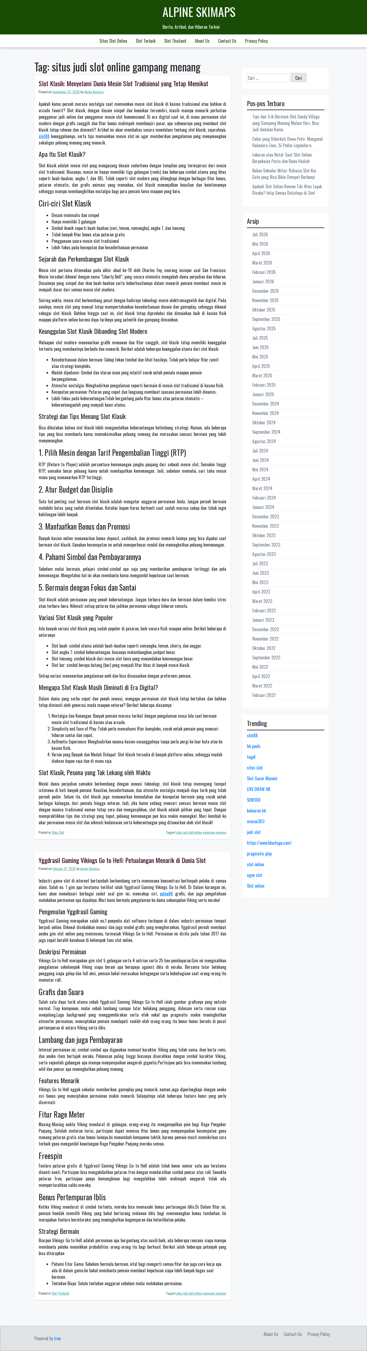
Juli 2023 (260, 563)
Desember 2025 (265, 291)
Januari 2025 (263, 394)
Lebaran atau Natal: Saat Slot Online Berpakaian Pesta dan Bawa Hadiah (282, 157)
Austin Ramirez (94, 91)
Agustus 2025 (264, 328)
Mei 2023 (260, 582)
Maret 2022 (262, 685)
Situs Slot (58, 832)
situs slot (255, 767)
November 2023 (265, 526)
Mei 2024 (260, 469)
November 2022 (265, 638)
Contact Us (227, 41)
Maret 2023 (262, 601)
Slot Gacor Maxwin (262, 778)
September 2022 (266, 657)
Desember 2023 (265, 516)
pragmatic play (259, 853)
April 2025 (261, 366)
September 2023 (266, 544)
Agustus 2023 (264, 554)
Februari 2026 (264, 272)
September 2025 (266, 319)
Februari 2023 (264, 610)
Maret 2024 (262, 488)
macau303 (255, 821)
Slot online (255, 886)
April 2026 (261, 253)
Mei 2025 (260, 356)
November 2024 (265, 413)
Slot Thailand (175, 41)
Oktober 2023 (263, 535)
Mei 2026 (260, 244)
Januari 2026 (263, 281)
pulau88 (166, 893)
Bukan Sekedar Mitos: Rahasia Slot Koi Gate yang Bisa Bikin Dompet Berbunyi (284, 173)
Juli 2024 (260, 450)
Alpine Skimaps (199, 11)
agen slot (254, 875)
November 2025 (265, 300)
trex (57, 1338)
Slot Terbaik (146, 41)
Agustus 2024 (264, 441)
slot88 (44, 136)
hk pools (254, 746)
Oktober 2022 (263, 648)
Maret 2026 (262, 262)
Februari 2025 (264, 385)
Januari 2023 (263, 620)
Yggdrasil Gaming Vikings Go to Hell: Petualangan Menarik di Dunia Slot (122, 860)
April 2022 (261, 676)
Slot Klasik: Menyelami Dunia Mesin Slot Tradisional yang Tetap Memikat (123, 83)
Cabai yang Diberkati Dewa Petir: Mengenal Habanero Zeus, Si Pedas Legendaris (287, 142)
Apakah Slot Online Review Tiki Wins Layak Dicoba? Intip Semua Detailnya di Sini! (287, 189)
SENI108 (253, 800)
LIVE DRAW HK (258, 789)
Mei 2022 (260, 667)
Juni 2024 (260, 460)
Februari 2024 (264, 497)
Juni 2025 (260, 347)
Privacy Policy (256, 41)
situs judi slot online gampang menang (201, 832)
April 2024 (261, 479)
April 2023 (261, 591)
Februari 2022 (264, 695)
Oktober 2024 (264, 422)
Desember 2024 (265, 403)
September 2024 (266, 432)
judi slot (254, 832)
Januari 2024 (263, 507)
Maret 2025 (262, 375)
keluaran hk (256, 810)
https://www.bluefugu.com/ (269, 843)
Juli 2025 (260, 338)
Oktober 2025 (263, 309)
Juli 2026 (260, 234)
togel (251, 757)
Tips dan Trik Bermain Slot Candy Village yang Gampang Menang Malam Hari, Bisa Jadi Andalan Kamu (285, 123)
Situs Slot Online (113, 41)
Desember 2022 (265, 629)
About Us (202, 41)
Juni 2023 (260, 573)
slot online (255, 864)
